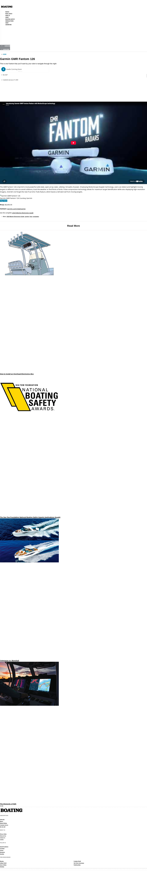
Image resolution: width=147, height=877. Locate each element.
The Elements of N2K (8, 804)
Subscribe (2, 819)
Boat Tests (8, 13)
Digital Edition (3, 823)
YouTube (2, 854)
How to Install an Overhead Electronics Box (17, 374)
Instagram (2, 852)
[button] (73, 84)
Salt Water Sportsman (79, 863)
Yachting (2, 866)
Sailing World (3, 863)
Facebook (2, 848)
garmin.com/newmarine (16, 209)
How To (7, 15)
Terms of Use (3, 835)
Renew (1, 821)
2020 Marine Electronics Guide (15, 216)
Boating (2, 861)
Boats (7, 11)
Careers (2, 839)
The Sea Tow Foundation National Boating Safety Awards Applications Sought (30, 517)
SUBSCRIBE (8, 46)
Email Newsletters (4, 846)
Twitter (1, 850)
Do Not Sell (2, 826)
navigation (36, 216)
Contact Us (2, 837)
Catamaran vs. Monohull (9, 660)
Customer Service (4, 825)
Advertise (8, 24)
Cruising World (77, 861)
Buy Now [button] (3, 201)
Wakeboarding (77, 864)
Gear (6, 17)
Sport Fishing (3, 864)
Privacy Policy (3, 834)
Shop (6, 22)
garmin (27, 216)
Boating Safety (10, 19)
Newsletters (9, 21)
